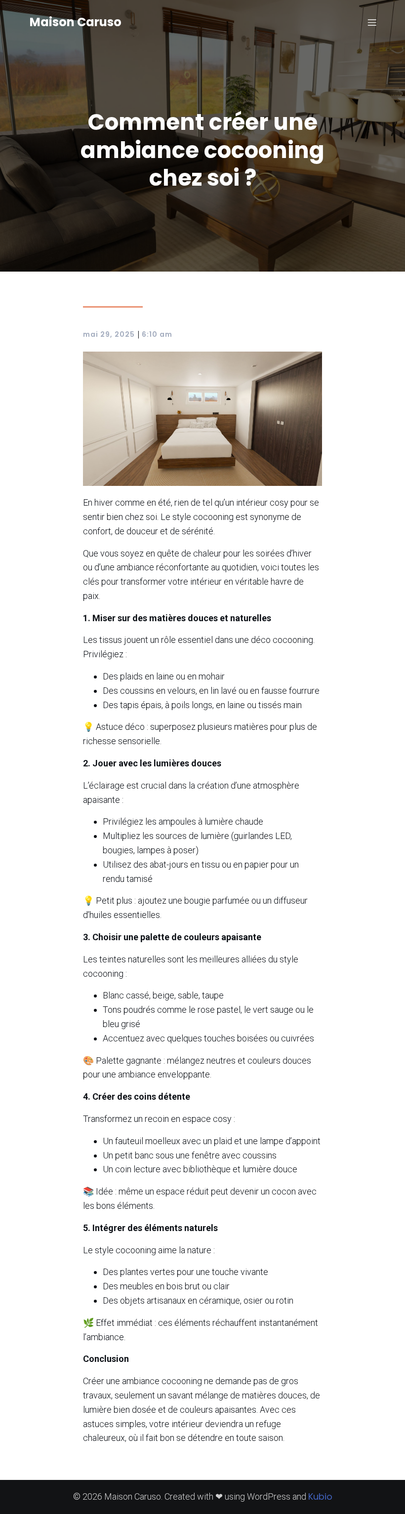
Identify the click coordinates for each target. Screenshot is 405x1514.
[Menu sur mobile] (372, 22)
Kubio (320, 1496)
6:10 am (157, 334)
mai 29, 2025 (109, 334)
